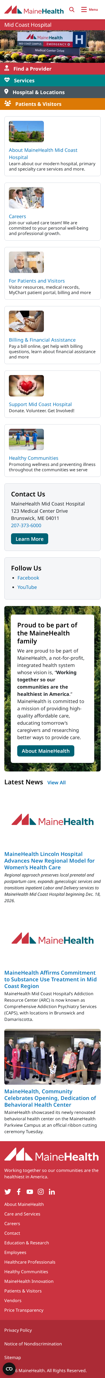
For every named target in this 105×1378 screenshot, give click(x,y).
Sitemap (12, 1357)
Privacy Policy (18, 1330)
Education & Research (26, 1243)
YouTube (27, 587)
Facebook (28, 577)
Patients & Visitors (23, 1291)
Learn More (30, 538)
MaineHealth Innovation (29, 1281)
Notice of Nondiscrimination (33, 1344)
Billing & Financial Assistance (42, 340)
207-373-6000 (26, 525)
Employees (15, 1252)
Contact (12, 1233)
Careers (17, 216)
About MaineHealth (46, 750)
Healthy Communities (33, 458)
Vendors (13, 1300)
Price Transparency (23, 1310)
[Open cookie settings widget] (9, 1368)
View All (56, 782)
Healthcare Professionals (29, 1262)
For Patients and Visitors (37, 280)
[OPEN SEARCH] (71, 9)
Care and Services (22, 1214)
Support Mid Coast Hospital (40, 404)
